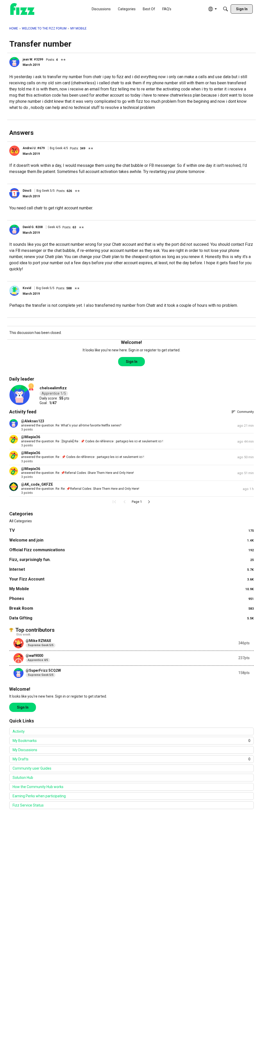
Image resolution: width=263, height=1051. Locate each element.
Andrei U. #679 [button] (34, 148)
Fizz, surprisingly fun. (131, 559)
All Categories (20, 521)
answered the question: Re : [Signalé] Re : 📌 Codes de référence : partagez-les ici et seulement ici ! (92, 441)
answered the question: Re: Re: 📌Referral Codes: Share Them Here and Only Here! (80, 489)
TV (131, 530)
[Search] (225, 9)
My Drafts (131, 759)
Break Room (131, 608)
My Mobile (131, 588)
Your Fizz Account (131, 579)
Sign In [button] (131, 362)
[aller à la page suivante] (149, 502)
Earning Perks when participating (39, 796)
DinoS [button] (27, 190)
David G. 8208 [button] (33, 227)
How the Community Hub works (38, 787)
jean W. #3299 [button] (33, 59)
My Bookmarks (131, 741)
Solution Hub (23, 778)
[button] (14, 62)
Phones (131, 598)
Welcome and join (131, 540)
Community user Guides (32, 768)
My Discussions (25, 750)
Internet (131, 569)
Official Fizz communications (131, 549)
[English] (22, 9)
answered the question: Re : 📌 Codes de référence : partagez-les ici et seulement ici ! (82, 457)
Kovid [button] (27, 288)
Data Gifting (131, 618)
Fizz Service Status (28, 805)
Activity (19, 731)
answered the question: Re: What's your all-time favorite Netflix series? (71, 425)
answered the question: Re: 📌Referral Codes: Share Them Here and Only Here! (77, 473)
